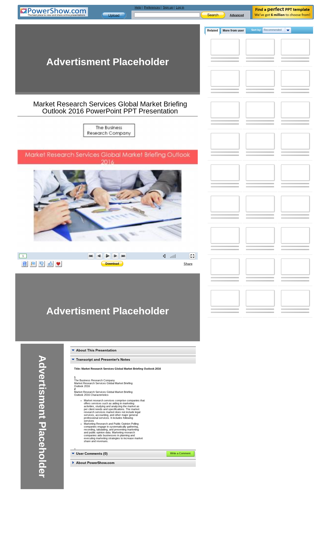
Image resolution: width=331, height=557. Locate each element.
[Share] (180, 263)
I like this (50, 264)
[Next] (115, 256)
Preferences (152, 7)
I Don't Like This (41, 264)
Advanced (237, 15)
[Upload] (114, 15)
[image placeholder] (225, 47)
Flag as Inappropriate (33, 264)
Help (138, 7)
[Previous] (99, 256)
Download (112, 263)
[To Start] (91, 256)
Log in (180, 7)
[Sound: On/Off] (165, 256)
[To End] (123, 256)
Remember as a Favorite (58, 264)
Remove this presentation (24, 264)
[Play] (107, 256)
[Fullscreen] (192, 256)
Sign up (168, 7)
